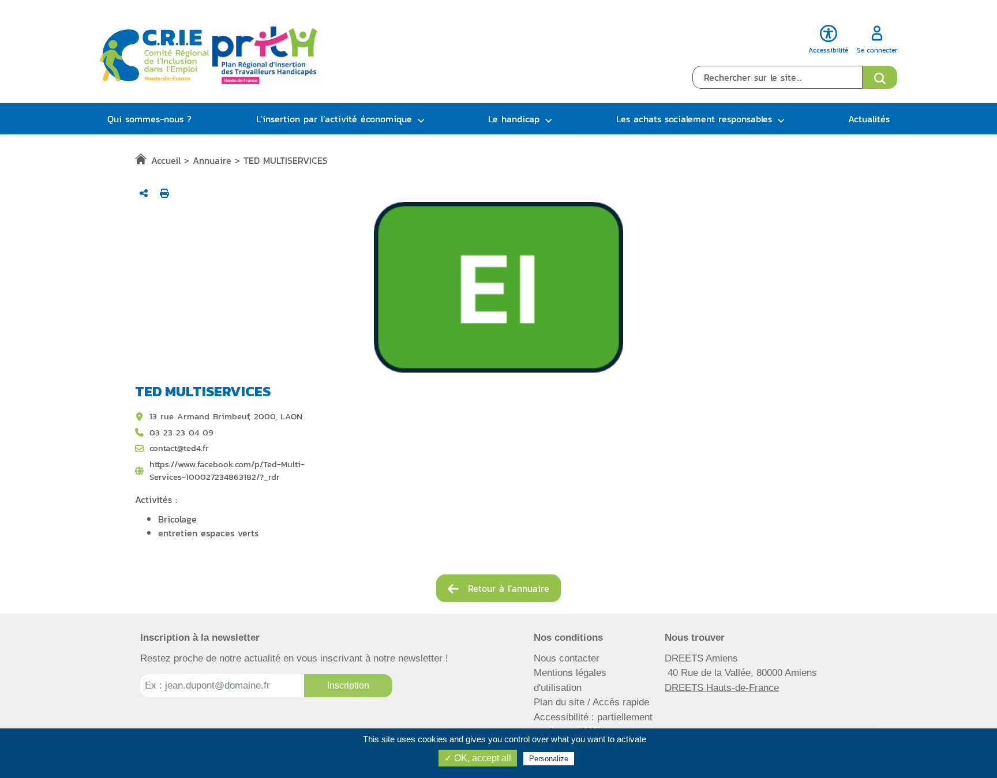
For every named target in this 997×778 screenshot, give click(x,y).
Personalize (548, 758)
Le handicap (513, 119)
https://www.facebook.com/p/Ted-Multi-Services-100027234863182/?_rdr (227, 471)
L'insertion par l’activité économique (334, 119)
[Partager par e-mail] (143, 193)
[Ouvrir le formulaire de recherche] (880, 77)
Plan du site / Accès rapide (591, 702)
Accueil (166, 160)
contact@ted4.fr (179, 448)
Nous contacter (566, 658)
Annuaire (212, 160)
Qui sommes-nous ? (149, 119)
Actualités (869, 119)
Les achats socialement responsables (694, 119)
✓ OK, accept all (477, 758)
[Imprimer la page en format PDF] (164, 193)
